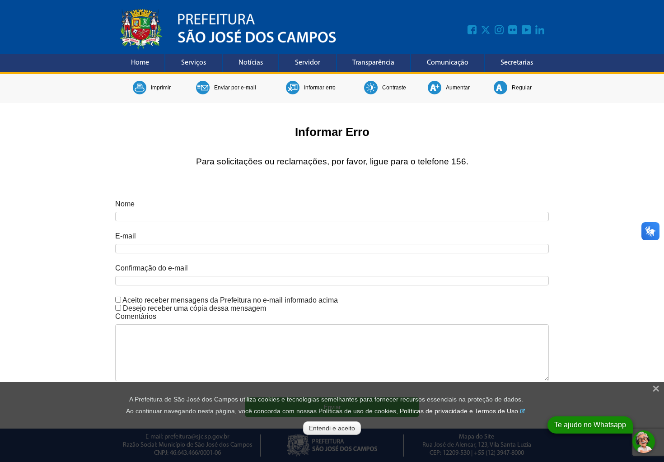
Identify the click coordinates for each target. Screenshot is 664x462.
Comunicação (447, 62)
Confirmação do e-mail (151, 268)
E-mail (125, 236)
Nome (125, 204)
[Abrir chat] (643, 441)
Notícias (250, 62)
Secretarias (516, 62)
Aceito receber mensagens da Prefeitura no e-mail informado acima (230, 300)
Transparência (373, 62)
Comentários (135, 316)
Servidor (307, 62)
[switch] (118, 300)
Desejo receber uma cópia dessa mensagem (194, 308)
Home (140, 62)
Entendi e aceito (332, 428)
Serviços (193, 62)
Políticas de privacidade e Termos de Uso (459, 411)
